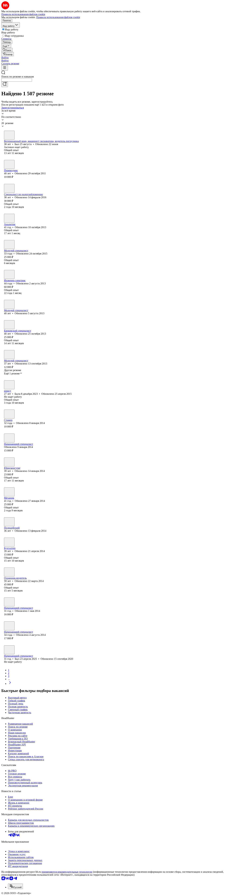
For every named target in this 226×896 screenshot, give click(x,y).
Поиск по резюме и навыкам (17, 76)
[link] (7, 50)
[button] (5, 57)
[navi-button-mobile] (4, 68)
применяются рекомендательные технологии (67, 871)
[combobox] (16, 80)
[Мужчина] (9, 135)
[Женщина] (9, 164)
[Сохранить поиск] (4, 84)
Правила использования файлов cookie (58, 17)
